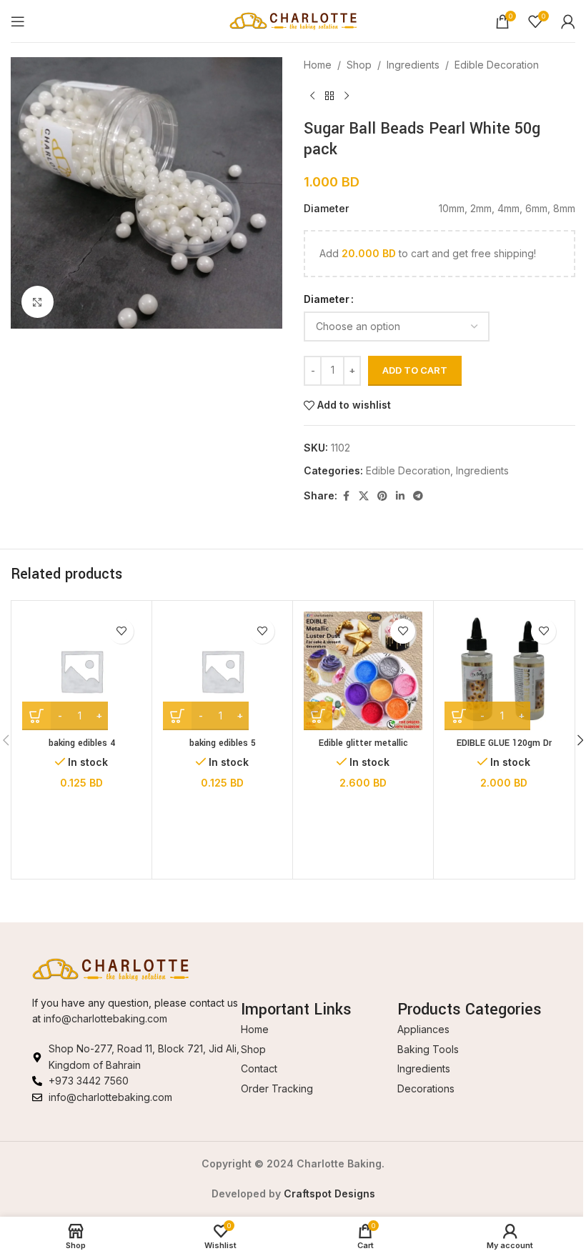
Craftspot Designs (329, 1193)
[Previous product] (312, 95)
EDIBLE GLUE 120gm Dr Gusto (504, 750)
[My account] (568, 21)
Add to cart (414, 370)
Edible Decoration (497, 65)
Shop (359, 65)
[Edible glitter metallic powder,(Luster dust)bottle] (363, 671)
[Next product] (346, 95)
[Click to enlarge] (37, 302)
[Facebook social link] (345, 496)
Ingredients (413, 65)
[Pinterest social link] (382, 496)
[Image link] (110, 968)
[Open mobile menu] (18, 21)
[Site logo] (293, 20)
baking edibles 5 (222, 743)
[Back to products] (329, 95)
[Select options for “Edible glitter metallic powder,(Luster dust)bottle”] (318, 716)
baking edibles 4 (82, 743)
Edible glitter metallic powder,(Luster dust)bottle (363, 750)
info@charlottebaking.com (105, 1018)
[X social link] (363, 496)
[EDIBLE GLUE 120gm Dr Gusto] (504, 671)
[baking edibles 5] (222, 671)
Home (318, 65)
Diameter (326, 299)
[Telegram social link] (418, 496)
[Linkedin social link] (400, 496)
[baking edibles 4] (81, 671)
